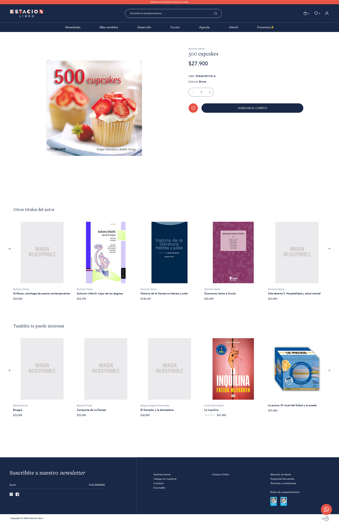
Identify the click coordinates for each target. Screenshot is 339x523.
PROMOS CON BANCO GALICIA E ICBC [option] (169, 2)
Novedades (72, 27)
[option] (42, 259)
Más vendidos (109, 27)
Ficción (175, 27)
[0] (305, 13)
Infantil (233, 27)
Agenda (204, 27)
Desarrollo (144, 27)
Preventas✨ (265, 27)
